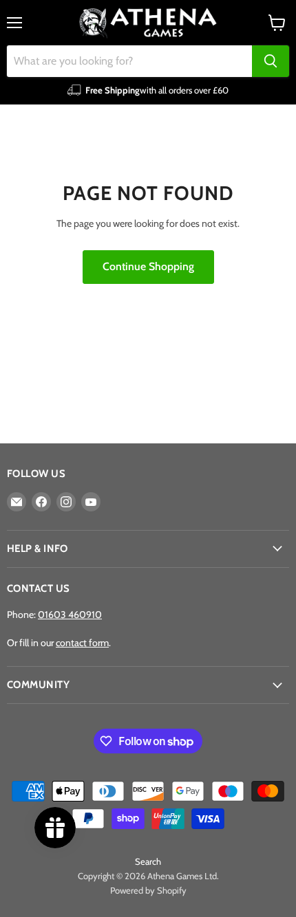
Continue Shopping (148, 266)
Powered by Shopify (148, 890)
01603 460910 (70, 614)
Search (148, 861)
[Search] (270, 61)
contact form (82, 643)
